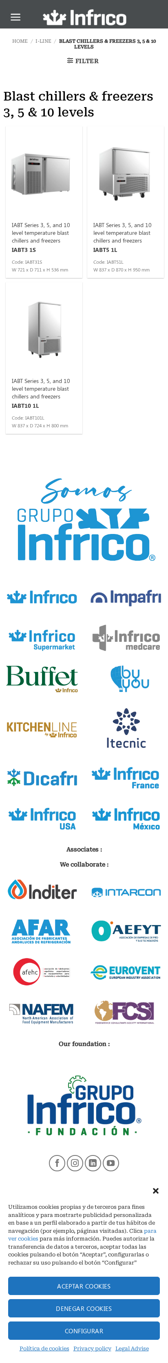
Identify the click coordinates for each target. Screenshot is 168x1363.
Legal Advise (132, 1348)
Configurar (84, 1331)
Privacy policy (92, 1348)
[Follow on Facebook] (57, 1163)
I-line (43, 41)
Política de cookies (44, 1348)
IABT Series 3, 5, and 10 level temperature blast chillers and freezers (41, 232)
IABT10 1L (25, 405)
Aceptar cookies (84, 1286)
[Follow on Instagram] (75, 1163)
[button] (156, 1191)
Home (20, 41)
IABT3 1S (24, 250)
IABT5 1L (105, 250)
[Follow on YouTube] (111, 1163)
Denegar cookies (84, 1308)
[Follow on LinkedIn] (93, 1163)
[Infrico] (84, 17)
